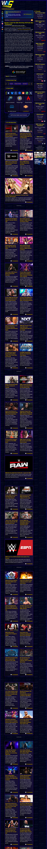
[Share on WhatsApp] (27, 93)
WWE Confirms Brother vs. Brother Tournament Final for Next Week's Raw (26, 386)
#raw (40, 38)
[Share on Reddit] (23, 93)
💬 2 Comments (14, 341)
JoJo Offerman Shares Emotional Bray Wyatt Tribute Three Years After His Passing (11, 354)
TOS (37, 150)
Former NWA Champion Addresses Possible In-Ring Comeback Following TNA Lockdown (26, 274)
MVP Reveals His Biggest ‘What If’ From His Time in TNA (11, 220)
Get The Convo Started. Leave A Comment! (19, 115)
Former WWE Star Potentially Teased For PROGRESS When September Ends (25, 522)
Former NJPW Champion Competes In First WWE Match (11, 441)
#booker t (25, 83)
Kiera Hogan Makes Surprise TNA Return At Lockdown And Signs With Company (11, 777)
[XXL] (18, 20)
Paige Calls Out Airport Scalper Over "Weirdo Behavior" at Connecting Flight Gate (11, 752)
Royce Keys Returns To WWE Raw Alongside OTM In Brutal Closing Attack (11, 413)
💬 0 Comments (14, 150)
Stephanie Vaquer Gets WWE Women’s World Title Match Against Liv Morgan (26, 413)
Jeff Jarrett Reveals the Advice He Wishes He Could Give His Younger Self (10, 831)
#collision (40, 88)
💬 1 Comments (28, 367)
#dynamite (40, 79)
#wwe (11, 83)
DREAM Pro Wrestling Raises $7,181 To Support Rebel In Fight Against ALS (11, 721)
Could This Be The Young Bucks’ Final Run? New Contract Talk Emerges (16, 196)
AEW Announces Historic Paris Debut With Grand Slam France (11, 582)
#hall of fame (18, 83)
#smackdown (40, 132)
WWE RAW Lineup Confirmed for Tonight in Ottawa (11, 634)
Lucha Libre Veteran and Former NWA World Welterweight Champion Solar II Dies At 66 (25, 721)
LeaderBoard (26, 111)
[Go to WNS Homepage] (8, 4)
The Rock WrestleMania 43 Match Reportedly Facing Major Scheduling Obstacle (26, 299)
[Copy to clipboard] (8, 93)
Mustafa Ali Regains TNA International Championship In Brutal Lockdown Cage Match (25, 693)
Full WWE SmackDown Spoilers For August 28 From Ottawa (25, 354)
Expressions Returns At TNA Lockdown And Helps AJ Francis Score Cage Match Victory (11, 805)
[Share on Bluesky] (12, 93)
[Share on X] (30, 93)
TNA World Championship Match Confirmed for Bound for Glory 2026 (11, 659)
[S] (12, 20)
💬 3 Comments (28, 764)
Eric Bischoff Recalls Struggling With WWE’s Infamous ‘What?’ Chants (26, 830)
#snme (40, 98)
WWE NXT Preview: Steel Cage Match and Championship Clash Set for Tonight (26, 327)
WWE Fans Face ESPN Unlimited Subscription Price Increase (17, 557)
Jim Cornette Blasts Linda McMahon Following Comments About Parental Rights (11, 327)
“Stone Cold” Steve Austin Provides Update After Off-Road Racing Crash (11, 522)
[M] (13, 20)
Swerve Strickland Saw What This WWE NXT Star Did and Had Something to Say (11, 607)
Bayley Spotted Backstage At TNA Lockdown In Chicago (11, 386)
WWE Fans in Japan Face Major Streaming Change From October (11, 163)
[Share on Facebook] (16, 93)
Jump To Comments (10, 102)
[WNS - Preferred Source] (19, 72)
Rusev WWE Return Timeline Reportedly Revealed (24, 163)
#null (40, 27)
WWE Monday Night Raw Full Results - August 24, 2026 (18, 472)
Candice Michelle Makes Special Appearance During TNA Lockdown (25, 777)
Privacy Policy (40, 150)
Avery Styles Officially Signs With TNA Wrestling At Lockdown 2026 (26, 751)
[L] (14, 20)
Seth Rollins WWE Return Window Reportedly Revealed (11, 273)
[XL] (16, 20)
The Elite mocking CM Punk (24, 29)
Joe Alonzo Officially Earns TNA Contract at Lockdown (26, 804)
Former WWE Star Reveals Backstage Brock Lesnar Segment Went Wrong (11, 299)
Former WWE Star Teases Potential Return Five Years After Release (11, 496)
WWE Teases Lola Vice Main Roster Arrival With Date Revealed (25, 441)
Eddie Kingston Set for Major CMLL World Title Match (10, 247)
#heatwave (40, 69)
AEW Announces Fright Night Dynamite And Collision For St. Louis (25, 496)
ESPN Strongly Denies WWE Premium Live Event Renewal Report (11, 135)
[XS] (10, 20)
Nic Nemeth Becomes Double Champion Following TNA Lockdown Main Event (26, 660)
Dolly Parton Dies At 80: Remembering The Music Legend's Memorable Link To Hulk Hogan (26, 135)
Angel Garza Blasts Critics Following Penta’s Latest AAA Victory (26, 582)
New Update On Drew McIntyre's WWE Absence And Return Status (26, 220)
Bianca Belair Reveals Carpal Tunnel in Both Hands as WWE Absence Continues (25, 247)
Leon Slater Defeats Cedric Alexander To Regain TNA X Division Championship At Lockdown (11, 693)
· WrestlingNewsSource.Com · (8, 8)
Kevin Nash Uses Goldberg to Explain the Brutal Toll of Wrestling (25, 634)
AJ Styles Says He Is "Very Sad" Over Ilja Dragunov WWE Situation (26, 607)
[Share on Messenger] (19, 93)
